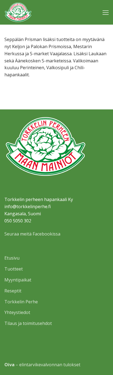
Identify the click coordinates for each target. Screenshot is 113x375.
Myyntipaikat (17, 280)
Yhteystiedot (17, 312)
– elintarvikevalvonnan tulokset (42, 365)
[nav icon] (106, 12)
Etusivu (11, 258)
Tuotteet (13, 269)
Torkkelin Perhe (21, 302)
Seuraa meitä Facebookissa (32, 234)
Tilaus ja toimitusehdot (28, 323)
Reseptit (12, 291)
